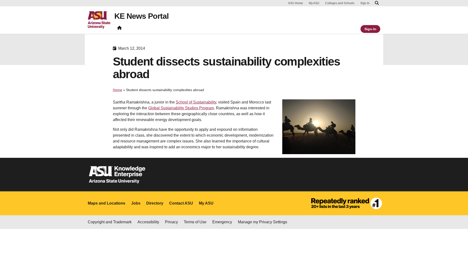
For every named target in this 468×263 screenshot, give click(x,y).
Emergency (222, 222)
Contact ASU (181, 203)
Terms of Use (195, 222)
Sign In (365, 3)
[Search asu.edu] (376, 3)
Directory (154, 203)
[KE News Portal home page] (119, 29)
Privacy (171, 222)
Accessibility (148, 222)
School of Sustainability (196, 102)
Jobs (135, 203)
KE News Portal (141, 16)
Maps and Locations (106, 203)
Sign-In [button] (370, 29)
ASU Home (295, 3)
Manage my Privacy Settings (262, 222)
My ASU (314, 3)
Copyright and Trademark (110, 222)
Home (117, 90)
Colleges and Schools (339, 3)
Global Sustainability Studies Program (181, 108)
